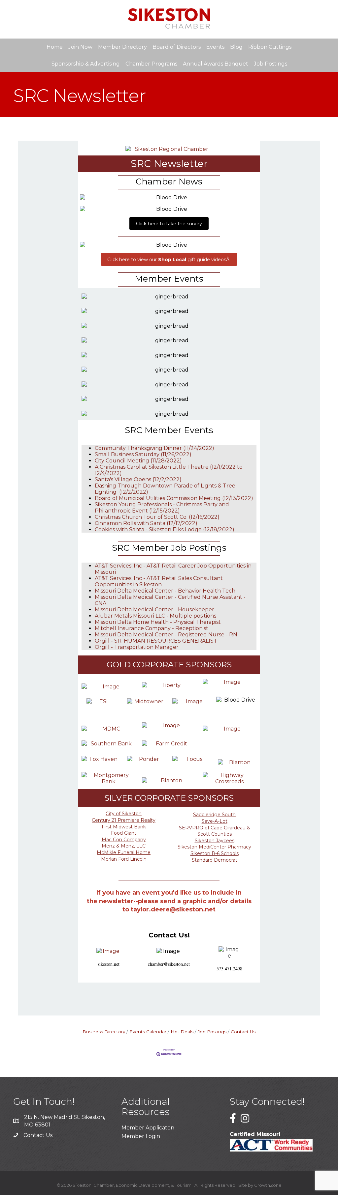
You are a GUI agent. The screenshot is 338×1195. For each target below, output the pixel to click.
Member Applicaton (147, 1128)
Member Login (140, 1136)
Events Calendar (147, 1031)
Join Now (80, 47)
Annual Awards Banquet (215, 64)
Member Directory (122, 47)
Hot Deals (182, 1031)
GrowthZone (268, 1185)
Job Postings (270, 64)
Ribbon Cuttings (269, 47)
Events (215, 47)
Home (55, 47)
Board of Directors (176, 47)
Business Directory (104, 1031)
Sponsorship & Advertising (85, 64)
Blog (236, 47)
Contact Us (243, 1031)
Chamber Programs (151, 64)
